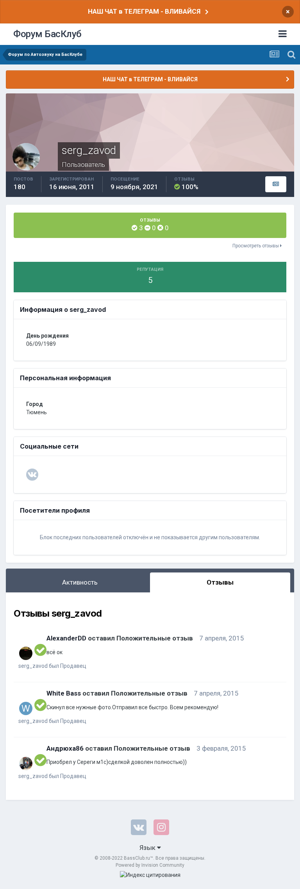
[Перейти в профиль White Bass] (25, 708)
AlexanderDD (66, 638)
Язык (148, 847)
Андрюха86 (65, 748)
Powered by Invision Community (150, 865)
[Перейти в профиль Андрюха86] (25, 763)
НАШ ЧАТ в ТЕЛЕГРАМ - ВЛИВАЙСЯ (144, 11)
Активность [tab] (80, 582)
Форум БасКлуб (47, 34)
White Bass (63, 693)
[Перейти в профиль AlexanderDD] (25, 653)
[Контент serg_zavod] (275, 184)
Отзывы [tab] (220, 582)
